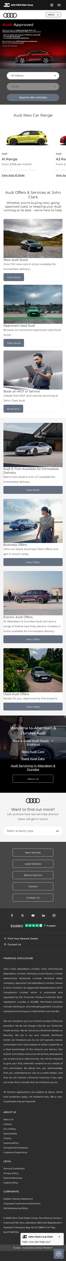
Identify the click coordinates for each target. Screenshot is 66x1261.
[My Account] (51, 5)
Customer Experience (15, 1152)
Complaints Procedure (15, 1147)
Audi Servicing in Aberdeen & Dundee (33, 767)
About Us (8, 1119)
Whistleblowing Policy (15, 1208)
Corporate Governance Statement (21, 1203)
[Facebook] (12, 915)
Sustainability (11, 1143)
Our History (9, 1128)
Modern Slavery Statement (18, 1198)
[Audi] (10, 15)
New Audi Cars (33, 752)
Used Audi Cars (33, 759)
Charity (7, 1138)
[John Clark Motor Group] (18, 5)
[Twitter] (22, 915)
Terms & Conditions (14, 1168)
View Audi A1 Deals (13, 175)
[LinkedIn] (43, 915)
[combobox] (33, 75)
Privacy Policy (10, 1173)
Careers (7, 1124)
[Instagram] (54, 915)
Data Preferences (12, 1178)
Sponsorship (10, 1133)
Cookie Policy (10, 1182)
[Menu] (59, 5)
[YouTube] (33, 915)
